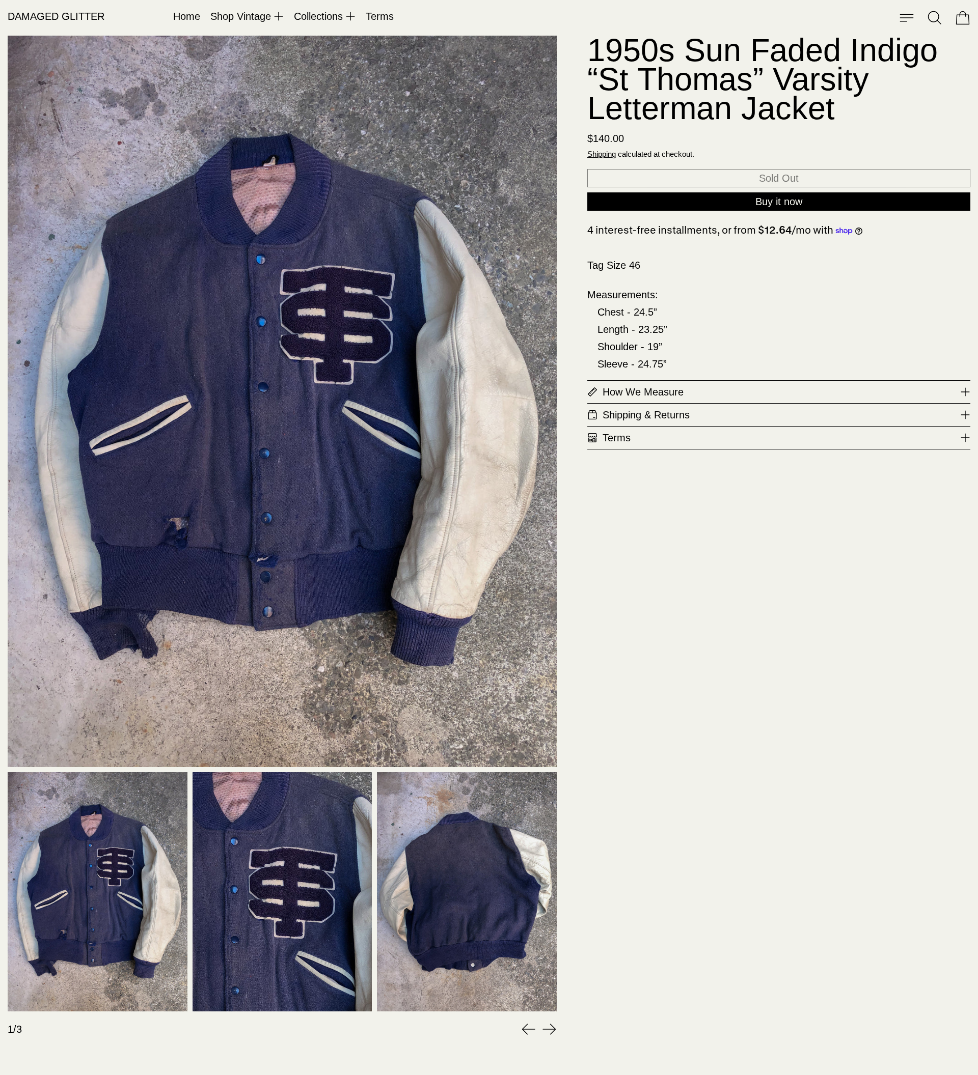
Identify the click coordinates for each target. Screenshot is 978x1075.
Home (186, 16)
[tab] (97, 891)
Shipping (601, 154)
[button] (934, 17)
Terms (380, 16)
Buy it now (778, 201)
